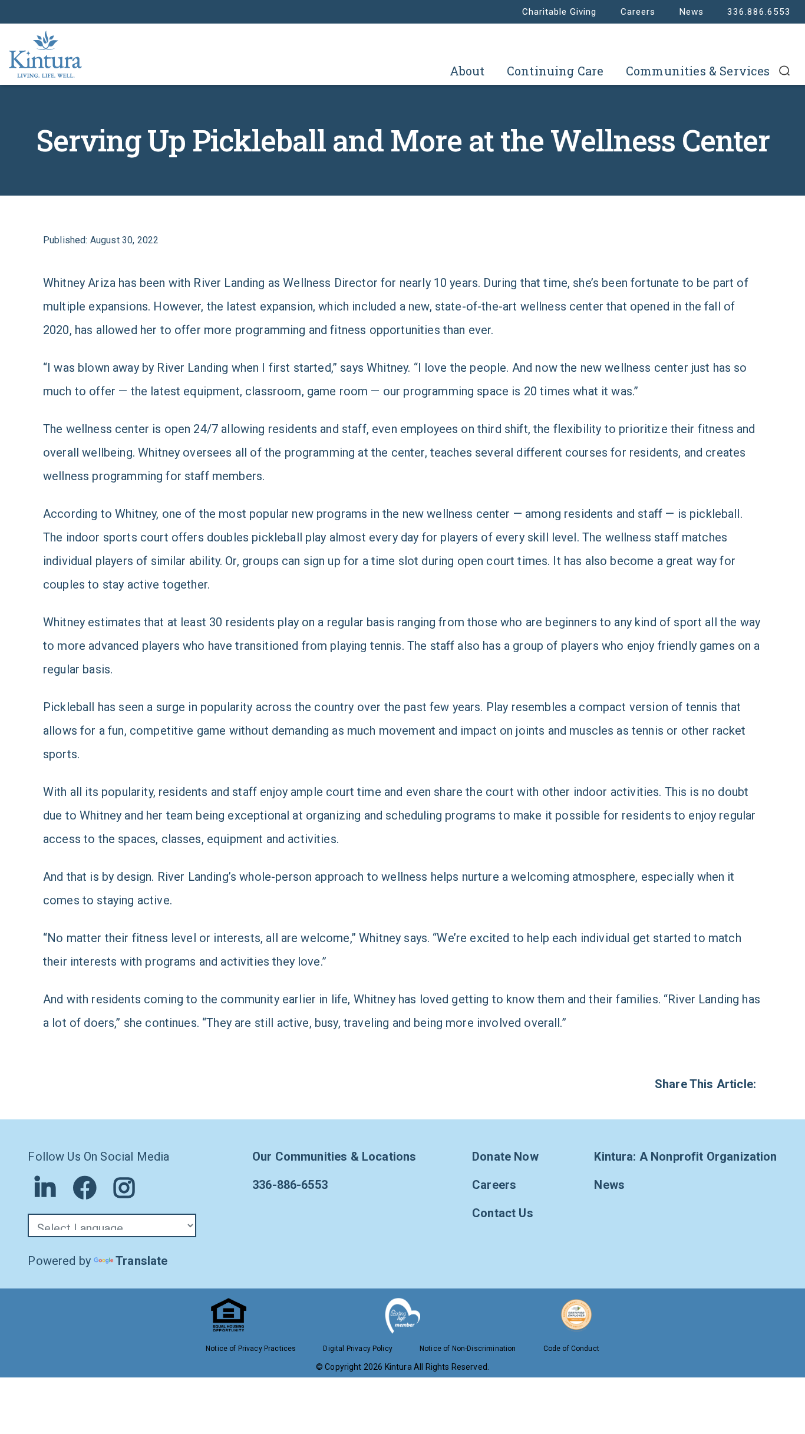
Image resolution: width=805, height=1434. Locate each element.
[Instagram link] (124, 1188)
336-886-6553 (290, 1185)
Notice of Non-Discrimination (468, 1348)
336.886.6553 (759, 11)
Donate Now (505, 1156)
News (691, 11)
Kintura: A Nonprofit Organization (685, 1156)
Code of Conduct (571, 1348)
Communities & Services (698, 70)
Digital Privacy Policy (357, 1348)
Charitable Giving (559, 11)
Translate (141, 1261)
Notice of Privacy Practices (251, 1348)
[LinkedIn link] (45, 1188)
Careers (638, 11)
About (467, 70)
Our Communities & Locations (334, 1156)
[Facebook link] (85, 1188)
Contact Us (502, 1213)
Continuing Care (555, 70)
